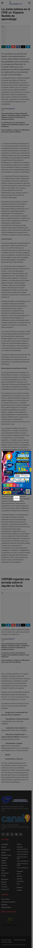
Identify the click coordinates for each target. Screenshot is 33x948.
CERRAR (16, 498)
